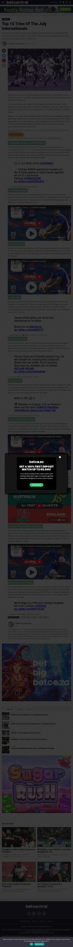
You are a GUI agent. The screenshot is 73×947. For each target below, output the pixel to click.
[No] (71, 942)
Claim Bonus (36, 485)
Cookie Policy (39, 944)
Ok (31, 944)
